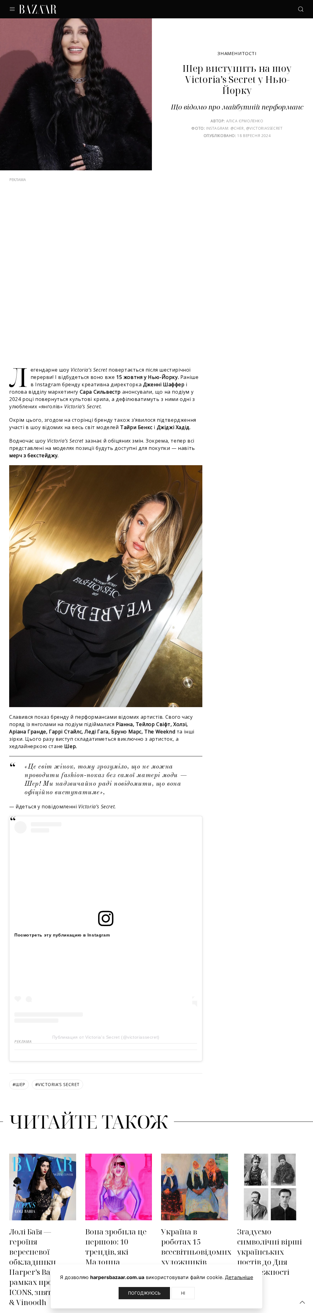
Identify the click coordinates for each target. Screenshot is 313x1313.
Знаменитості (236, 53)
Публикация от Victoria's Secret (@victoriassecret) (106, 1046)
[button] (302, 1302)
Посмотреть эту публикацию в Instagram (62, 944)
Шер (19, 1093)
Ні (183, 1293)
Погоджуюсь (144, 1293)
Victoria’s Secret (57, 1093)
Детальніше (239, 1277)
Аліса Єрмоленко (244, 121)
